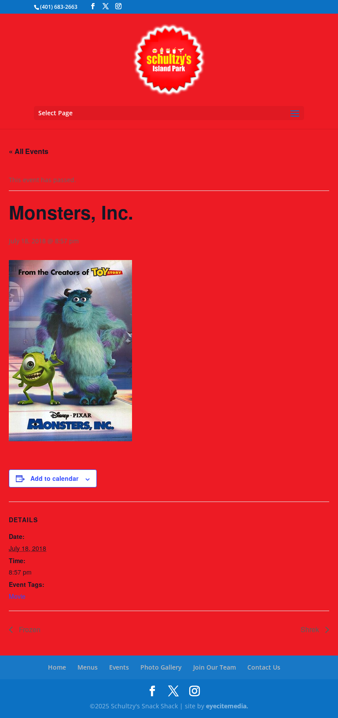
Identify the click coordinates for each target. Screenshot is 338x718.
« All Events (28, 151)
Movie (17, 596)
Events (119, 667)
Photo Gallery (161, 667)
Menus (87, 667)
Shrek (311, 629)
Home (57, 667)
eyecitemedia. (227, 706)
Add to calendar (54, 478)
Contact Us (263, 667)
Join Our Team (214, 667)
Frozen (28, 629)
